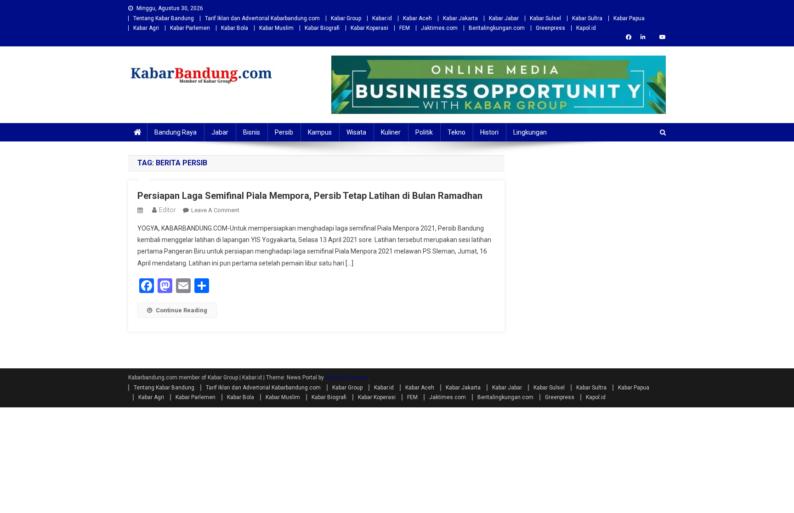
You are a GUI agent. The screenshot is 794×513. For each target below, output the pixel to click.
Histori (489, 132)
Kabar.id (382, 18)
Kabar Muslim (276, 28)
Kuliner (391, 132)
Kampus (320, 132)
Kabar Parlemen (190, 28)
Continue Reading (181, 310)
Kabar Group (346, 18)
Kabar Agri (146, 28)
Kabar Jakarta (460, 18)
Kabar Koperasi (369, 28)
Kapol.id (586, 28)
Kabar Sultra (587, 18)
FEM (404, 28)
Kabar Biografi (322, 28)
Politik (424, 132)
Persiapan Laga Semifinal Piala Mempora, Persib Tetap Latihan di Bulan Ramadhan (309, 195)
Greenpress (550, 28)
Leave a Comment (215, 210)
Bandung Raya (175, 132)
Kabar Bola (234, 28)
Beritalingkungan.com (497, 28)
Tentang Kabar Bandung (163, 18)
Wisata (356, 132)
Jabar (219, 132)
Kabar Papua (629, 18)
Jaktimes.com (439, 28)
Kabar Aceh (417, 18)
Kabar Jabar (504, 18)
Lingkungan (530, 132)
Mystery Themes (346, 377)
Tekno (456, 132)
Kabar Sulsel (545, 18)
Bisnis (251, 132)
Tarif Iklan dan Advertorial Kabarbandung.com (262, 18)
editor (167, 210)
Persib (284, 132)
